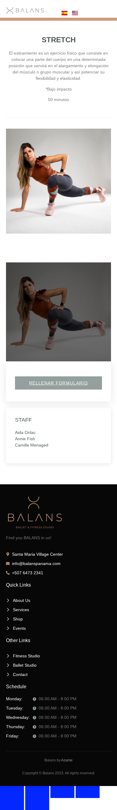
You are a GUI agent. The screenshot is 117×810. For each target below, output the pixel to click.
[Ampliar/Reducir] (12, 792)
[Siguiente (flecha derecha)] (37, 804)
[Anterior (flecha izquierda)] (12, 804)
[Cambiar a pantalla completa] (37, 792)
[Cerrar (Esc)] (88, 792)
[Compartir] (62, 792)
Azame (67, 760)
